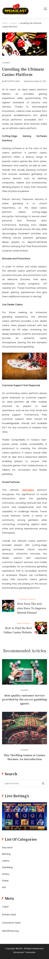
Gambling (7, 867)
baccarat (7, 847)
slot (4, 887)
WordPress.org (10, 931)
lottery (5, 874)
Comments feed (11, 922)
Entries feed (9, 914)
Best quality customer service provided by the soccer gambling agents (24, 699)
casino (6, 63)
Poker (5, 880)
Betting (6, 854)
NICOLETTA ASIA (12, 81)
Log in (5, 906)
